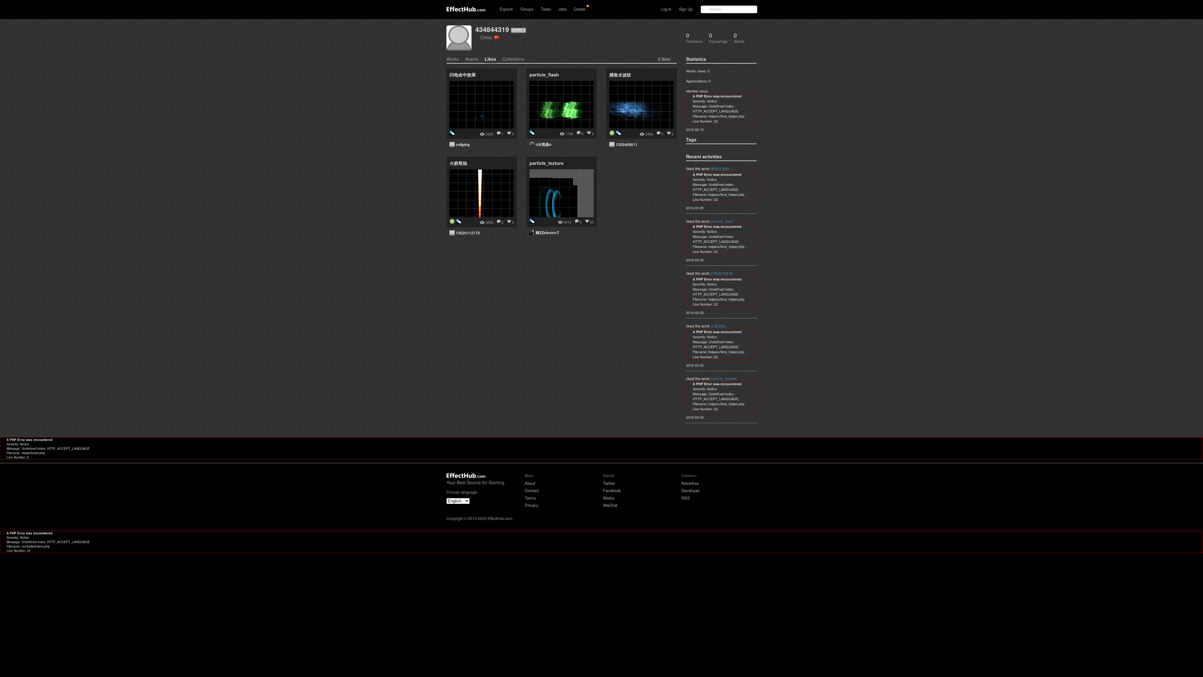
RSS (685, 498)
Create (580, 9)
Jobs (562, 9)
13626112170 (468, 233)
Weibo (608, 498)
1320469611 (627, 144)
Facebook (612, 490)
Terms (530, 498)
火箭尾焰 (718, 325)
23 (592, 221)
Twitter (609, 483)
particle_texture (724, 378)
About (530, 483)
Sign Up (686, 9)
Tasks (546, 9)
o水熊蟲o (543, 144)
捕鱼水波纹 (720, 168)
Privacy (532, 505)
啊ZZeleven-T (547, 232)
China (487, 37)
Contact (532, 490)
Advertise (690, 483)
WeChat (610, 505)
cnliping (463, 144)
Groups (526, 9)
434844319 (492, 29)
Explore (506, 9)
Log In (666, 9)
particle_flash (722, 221)
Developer (690, 490)
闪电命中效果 (722, 273)
